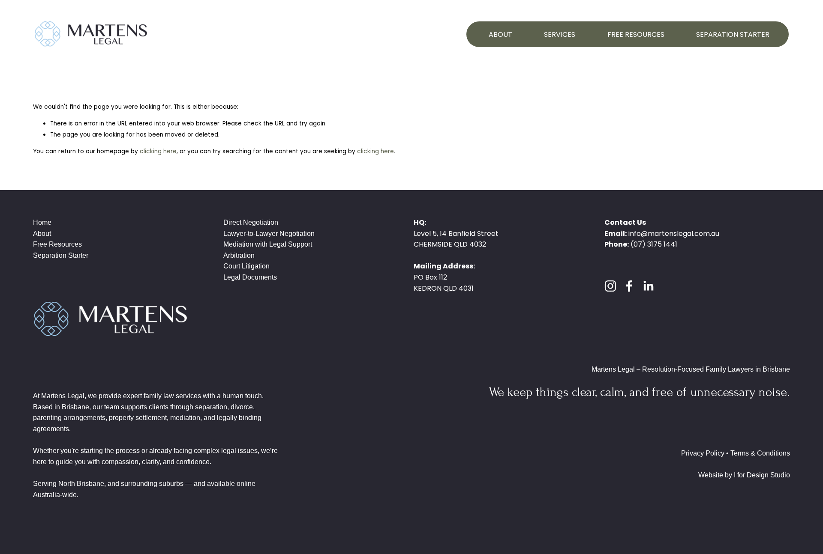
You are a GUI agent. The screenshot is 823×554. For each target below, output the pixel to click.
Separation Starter (732, 34)
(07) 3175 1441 (654, 244)
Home (42, 222)
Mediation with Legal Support (267, 244)
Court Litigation (246, 266)
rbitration (241, 255)
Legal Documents (250, 277)
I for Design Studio (762, 475)
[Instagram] (610, 286)
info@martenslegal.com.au (673, 233)
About (500, 34)
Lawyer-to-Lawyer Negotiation (269, 233)
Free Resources (635, 34)
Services (559, 34)
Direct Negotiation (250, 222)
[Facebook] (629, 286)
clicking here (158, 151)
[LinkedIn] (648, 286)
